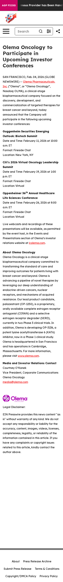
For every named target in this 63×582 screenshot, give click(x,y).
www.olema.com (28, 355)
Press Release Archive (37, 561)
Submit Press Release (17, 568)
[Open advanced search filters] (49, 31)
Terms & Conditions (47, 568)
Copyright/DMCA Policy (20, 576)
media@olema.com (15, 382)
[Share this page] (58, 31)
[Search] (41, 31)
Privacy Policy (48, 576)
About (16, 561)
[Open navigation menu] (6, 31)
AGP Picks (9, 5)
